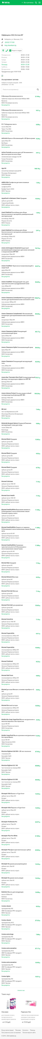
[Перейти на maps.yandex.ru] (2, 75)
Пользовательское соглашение (11, 1032)
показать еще (21, 990)
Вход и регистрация (8, 1030)
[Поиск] (37, 89)
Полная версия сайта (29, 1032)
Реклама (18, 1030)
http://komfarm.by (10, 45)
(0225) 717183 (9, 42)
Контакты (25, 1030)
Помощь (32, 1030)
